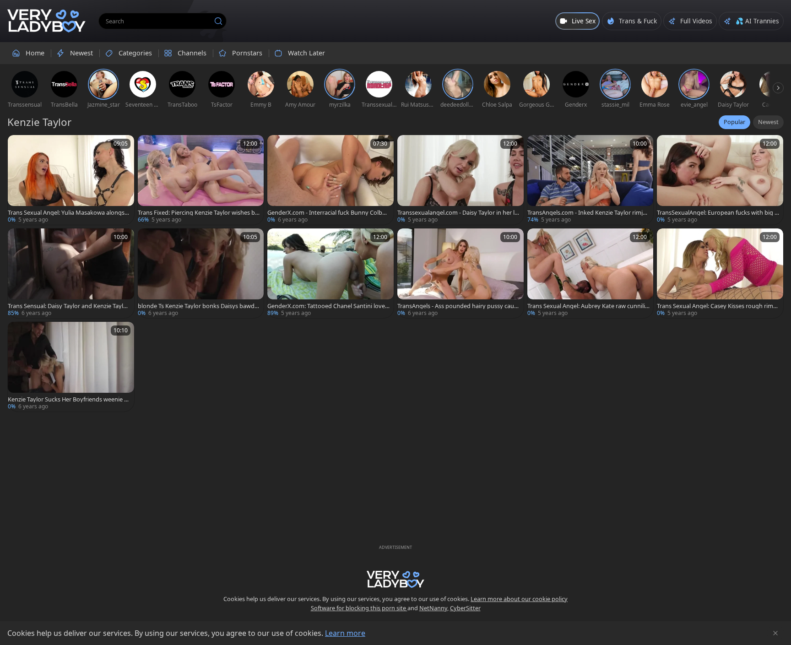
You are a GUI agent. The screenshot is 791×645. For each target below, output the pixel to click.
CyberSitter (465, 608)
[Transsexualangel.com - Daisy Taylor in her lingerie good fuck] (460, 180)
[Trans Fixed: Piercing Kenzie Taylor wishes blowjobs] (201, 180)
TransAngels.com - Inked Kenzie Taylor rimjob (586, 213)
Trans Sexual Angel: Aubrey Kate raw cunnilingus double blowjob (588, 306)
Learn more (345, 633)
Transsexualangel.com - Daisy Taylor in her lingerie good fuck (458, 213)
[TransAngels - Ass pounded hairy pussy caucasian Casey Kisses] (460, 273)
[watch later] (18, 146)
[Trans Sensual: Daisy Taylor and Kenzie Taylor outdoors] (71, 273)
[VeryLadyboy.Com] (46, 21)
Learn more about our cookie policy (519, 599)
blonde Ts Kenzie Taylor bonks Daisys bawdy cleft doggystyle (198, 306)
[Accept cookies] (775, 633)
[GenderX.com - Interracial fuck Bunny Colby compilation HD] (330, 180)
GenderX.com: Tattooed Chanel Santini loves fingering (327, 306)
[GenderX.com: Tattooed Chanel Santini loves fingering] (330, 273)
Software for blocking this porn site (359, 608)
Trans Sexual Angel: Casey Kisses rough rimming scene (718, 306)
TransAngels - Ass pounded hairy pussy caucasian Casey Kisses (457, 306)
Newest (768, 122)
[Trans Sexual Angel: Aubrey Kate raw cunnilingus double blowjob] (590, 273)
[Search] (218, 21)
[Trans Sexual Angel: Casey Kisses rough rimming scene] (720, 273)
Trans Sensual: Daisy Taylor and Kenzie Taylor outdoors (68, 306)
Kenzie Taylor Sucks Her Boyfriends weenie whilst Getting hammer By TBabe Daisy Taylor (68, 399)
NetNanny (433, 608)
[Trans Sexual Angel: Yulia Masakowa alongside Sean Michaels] (71, 180)
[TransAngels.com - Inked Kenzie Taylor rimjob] (590, 180)
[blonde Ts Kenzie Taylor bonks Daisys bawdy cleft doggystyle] (201, 273)
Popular (734, 122)
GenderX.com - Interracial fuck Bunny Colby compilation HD (328, 213)
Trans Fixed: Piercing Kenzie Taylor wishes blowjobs (199, 213)
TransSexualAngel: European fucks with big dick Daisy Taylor (717, 213)
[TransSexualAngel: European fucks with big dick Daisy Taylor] (720, 180)
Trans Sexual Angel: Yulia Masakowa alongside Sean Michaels (69, 213)
